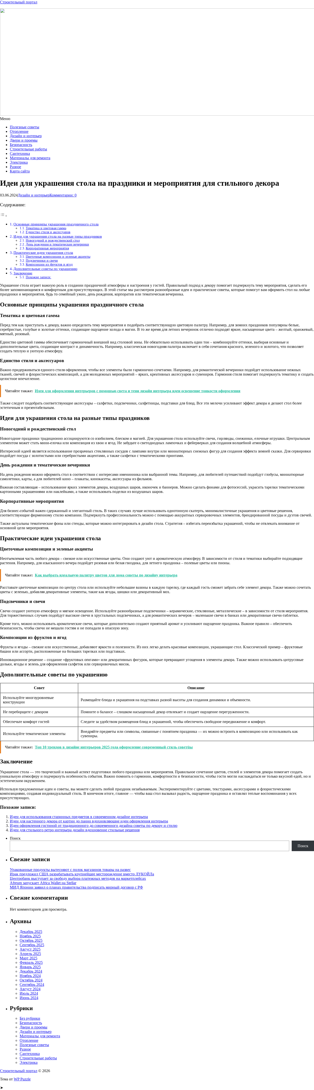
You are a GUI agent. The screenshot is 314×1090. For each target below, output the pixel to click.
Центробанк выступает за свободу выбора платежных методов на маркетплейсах (78, 878)
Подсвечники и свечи (42, 260)
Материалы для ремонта (30, 158)
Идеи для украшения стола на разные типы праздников (57, 236)
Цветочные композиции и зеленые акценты (58, 256)
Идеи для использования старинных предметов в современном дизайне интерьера (79, 817)
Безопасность (21, 145)
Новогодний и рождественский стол (53, 240)
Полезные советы (24, 127)
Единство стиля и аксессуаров (48, 232)
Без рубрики (30, 1018)
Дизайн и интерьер (26, 136)
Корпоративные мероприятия (47, 248)
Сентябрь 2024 (32, 984)
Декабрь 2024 (31, 971)
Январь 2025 (30, 967)
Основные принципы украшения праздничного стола (56, 224)
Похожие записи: (38, 277)
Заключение (22, 273)
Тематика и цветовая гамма (46, 228)
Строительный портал (18, 2)
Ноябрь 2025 (30, 936)
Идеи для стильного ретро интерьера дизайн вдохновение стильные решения (75, 830)
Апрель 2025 (30, 954)
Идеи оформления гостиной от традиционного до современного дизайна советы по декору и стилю (93, 825)
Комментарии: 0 (63, 195)
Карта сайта (20, 171)
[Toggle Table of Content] (3, 216)
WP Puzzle (22, 1079)
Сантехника (20, 153)
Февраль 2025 (31, 962)
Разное (15, 167)
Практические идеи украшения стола (43, 252)
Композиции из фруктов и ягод (49, 264)
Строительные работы (28, 149)
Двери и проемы (24, 140)
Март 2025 (28, 958)
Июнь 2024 (29, 998)
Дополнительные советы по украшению (45, 269)
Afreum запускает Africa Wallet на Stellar (43, 883)
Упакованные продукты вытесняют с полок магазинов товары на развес (70, 870)
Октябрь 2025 (31, 940)
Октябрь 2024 (31, 980)
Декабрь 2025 (31, 932)
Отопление (19, 131)
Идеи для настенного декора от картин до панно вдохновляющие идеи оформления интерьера (89, 821)
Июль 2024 (29, 993)
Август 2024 (30, 989)
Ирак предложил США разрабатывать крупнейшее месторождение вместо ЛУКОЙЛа (82, 874)
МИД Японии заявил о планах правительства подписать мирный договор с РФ (76, 887)
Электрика (19, 162)
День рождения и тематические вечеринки (57, 244)
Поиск (15, 838)
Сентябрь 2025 (32, 945)
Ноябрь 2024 (30, 976)
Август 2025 (30, 949)
